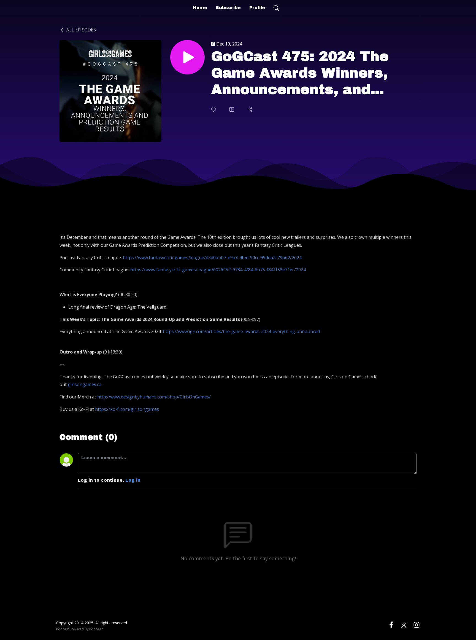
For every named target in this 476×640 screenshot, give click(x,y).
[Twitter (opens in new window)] (404, 624)
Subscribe (228, 7)
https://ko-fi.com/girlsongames (127, 409)
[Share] (250, 109)
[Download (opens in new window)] (232, 109)
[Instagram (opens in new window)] (416, 624)
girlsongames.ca (84, 384)
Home (200, 7)
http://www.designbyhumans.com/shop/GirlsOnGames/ (154, 397)
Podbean (96, 629)
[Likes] (214, 110)
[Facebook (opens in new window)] (391, 624)
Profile (257, 7)
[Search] (276, 7)
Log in (132, 480)
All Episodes (80, 30)
